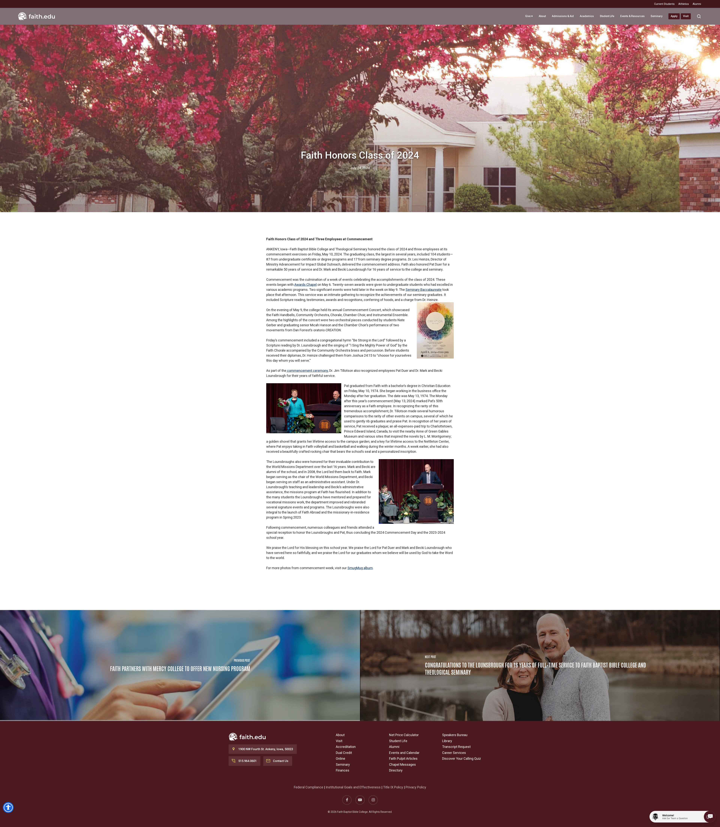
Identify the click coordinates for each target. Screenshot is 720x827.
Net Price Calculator (404, 735)
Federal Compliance (308, 787)
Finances (342, 770)
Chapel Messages (402, 764)
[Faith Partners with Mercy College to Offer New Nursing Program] (180, 665)
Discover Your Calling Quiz (461, 758)
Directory (396, 770)
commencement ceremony (307, 371)
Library (447, 741)
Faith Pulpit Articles (403, 758)
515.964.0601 (247, 761)
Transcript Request (456, 747)
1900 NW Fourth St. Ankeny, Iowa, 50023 (265, 749)
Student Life (398, 741)
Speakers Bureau (454, 735)
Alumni (394, 747)
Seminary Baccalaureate (424, 290)
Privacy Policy (416, 787)
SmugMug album (360, 568)
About (340, 735)
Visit (339, 741)
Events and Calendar (404, 753)
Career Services (454, 753)
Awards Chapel (305, 285)
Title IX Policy (393, 787)
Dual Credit (344, 753)
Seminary (343, 764)
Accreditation (346, 747)
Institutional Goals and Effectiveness (353, 787)
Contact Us (280, 761)
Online (340, 758)
